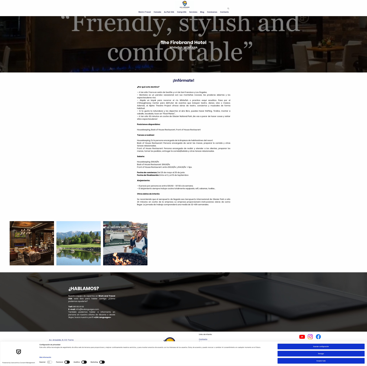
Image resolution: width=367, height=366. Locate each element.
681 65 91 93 (78, 306)
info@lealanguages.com (87, 309)
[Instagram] (310, 336)
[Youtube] (302, 336)
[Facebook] (318, 336)
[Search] (228, 8)
